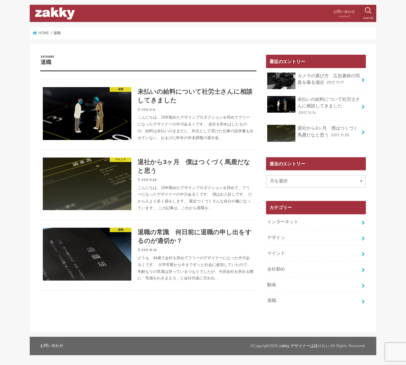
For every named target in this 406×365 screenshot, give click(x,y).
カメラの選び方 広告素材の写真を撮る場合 (329, 79)
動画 (271, 284)
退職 (271, 300)
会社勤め (276, 269)
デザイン (276, 237)
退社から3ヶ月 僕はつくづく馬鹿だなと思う (328, 131)
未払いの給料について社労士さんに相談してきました (329, 106)
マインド (276, 253)
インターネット (282, 221)
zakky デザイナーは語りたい (304, 346)
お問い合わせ (344, 14)
